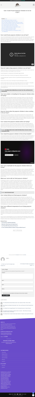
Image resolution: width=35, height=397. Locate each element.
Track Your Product (4, 357)
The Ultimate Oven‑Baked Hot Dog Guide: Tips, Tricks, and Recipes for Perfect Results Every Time (18, 306)
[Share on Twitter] (17, 230)
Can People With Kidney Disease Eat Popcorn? (10, 225)
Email (3, 284)
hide (6, 18)
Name (3, 280)
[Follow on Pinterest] (7, 336)
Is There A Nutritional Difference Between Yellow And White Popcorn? (14, 227)
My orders (3, 367)
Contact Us (3, 361)
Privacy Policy (4, 352)
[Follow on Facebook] (4, 336)
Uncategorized (17, 254)
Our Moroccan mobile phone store (6, 331)
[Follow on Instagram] (5, 336)
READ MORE (23, 0)
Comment (3, 272)
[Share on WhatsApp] (14, 230)
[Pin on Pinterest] (21, 230)
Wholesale (3, 359)
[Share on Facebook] (16, 230)
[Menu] (1, 5)
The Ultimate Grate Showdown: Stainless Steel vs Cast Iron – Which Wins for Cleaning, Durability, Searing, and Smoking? (17, 311)
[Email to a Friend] (19, 230)
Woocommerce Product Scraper (6, 334)
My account (3, 365)
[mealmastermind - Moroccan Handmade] (17, 4)
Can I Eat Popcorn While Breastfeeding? (9, 222)
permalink (24, 254)
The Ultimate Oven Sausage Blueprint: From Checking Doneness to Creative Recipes (17, 308)
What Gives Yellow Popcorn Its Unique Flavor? (10, 224)
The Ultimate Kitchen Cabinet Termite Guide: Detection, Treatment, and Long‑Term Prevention (18, 313)
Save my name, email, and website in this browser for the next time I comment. (15, 293)
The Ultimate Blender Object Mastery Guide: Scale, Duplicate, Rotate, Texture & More (17, 302)
